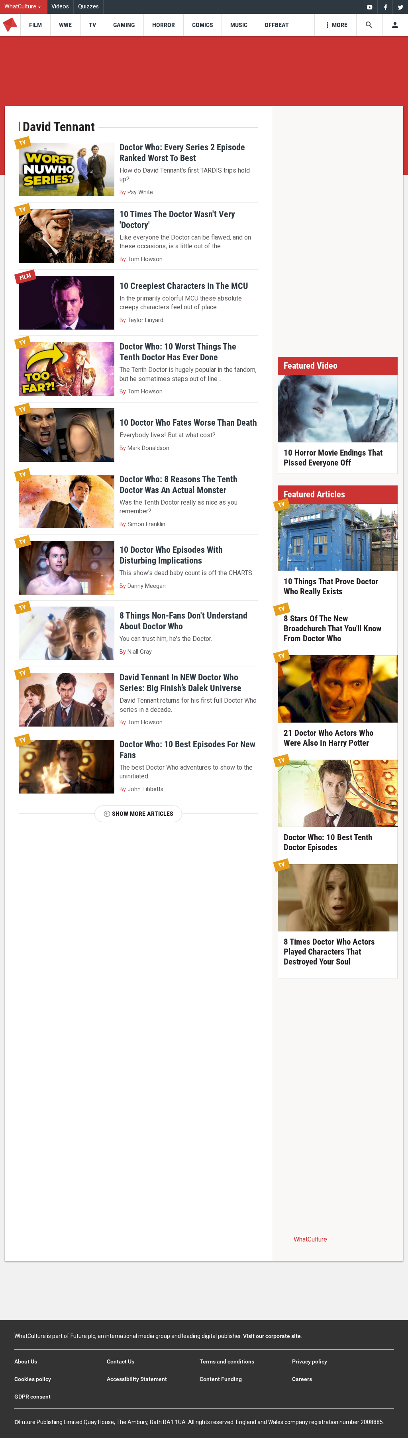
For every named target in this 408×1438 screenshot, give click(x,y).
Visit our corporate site (272, 1336)
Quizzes (88, 6)
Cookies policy (32, 1379)
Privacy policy (309, 1361)
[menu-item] (35, 25)
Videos (60, 6)
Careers (302, 1379)
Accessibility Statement (137, 1379)
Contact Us (120, 1361)
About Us (25, 1361)
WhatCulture (310, 1239)
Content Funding (221, 1379)
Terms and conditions (227, 1361)
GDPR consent (32, 1396)
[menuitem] (23, 7)
